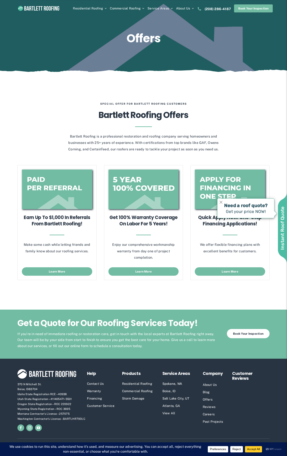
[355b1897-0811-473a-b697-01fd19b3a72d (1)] (230, 171)
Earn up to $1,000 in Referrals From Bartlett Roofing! (57, 220)
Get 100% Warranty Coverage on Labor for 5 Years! (143, 220)
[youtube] (38, 427)
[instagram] (29, 427)
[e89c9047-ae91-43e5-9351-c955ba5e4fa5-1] (57, 171)
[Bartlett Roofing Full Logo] (38, 7)
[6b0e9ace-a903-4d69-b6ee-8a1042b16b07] (143, 171)
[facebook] (20, 427)
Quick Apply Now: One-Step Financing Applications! (230, 220)
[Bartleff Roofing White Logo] (46, 371)
